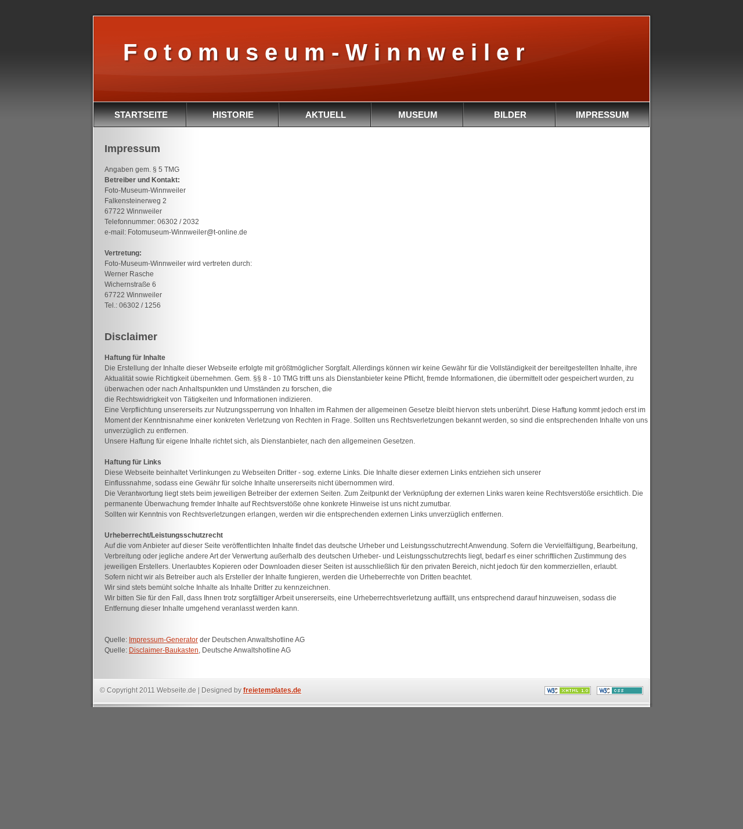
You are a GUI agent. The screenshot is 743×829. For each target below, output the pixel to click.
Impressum (602, 115)
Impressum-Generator (163, 640)
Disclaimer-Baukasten (164, 650)
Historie (233, 115)
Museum (418, 115)
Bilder (510, 115)
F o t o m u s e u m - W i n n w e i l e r (321, 52)
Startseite (141, 115)
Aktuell (325, 115)
